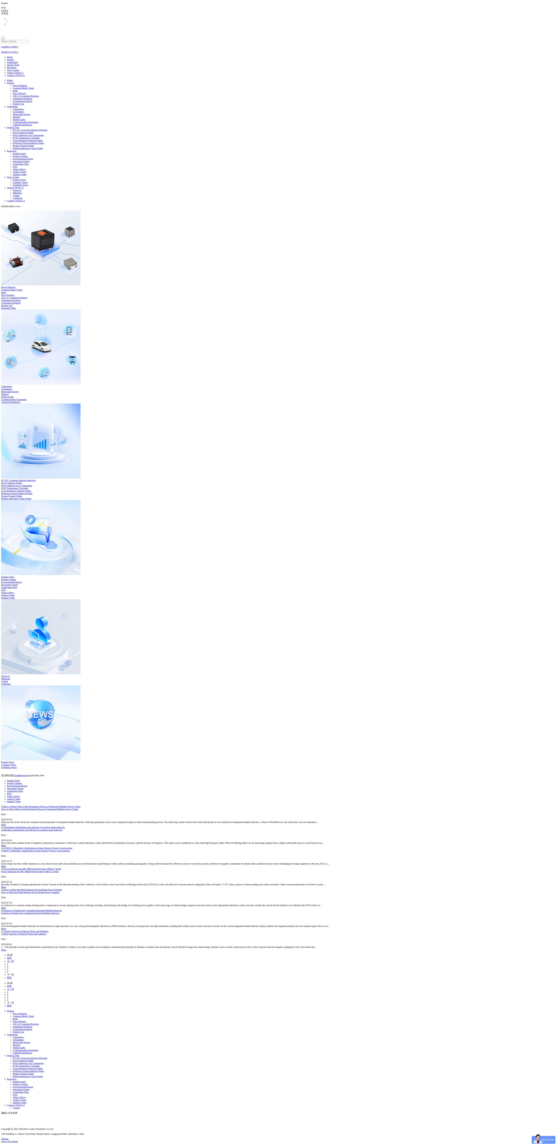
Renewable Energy (21, 114)
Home (10, 57)
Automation (18, 112)
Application (12, 62)
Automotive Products (22, 98)
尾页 (9, 977)
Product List (18, 104)
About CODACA (15, 73)
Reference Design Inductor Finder (28, 143)
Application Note (21, 164)
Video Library (19, 169)
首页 (9, 958)
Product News (19, 180)
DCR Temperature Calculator (26, 138)
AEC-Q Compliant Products (26, 96)
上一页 (10, 961)
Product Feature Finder (23, 146)
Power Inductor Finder (23, 132)
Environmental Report (23, 159)
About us (17, 190)
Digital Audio (19, 119)
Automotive (18, 109)
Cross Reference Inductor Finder (28, 140)
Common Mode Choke (23, 88)
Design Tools (13, 65)
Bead (15, 91)
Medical (16, 117)
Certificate (17, 198)
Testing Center (19, 172)
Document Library (21, 161)
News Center (13, 70)
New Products (19, 93)
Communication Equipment (25, 122)
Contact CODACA (16, 75)
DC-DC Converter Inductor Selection (30, 130)
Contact (16, 1108)
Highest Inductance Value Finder (28, 148)
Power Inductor (20, 85)
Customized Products (22, 101)
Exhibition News (20, 185)
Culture (16, 195)
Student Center (19, 174)
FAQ (15, 166)
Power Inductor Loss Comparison (28, 135)
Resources (11, 67)
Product (10, 59)
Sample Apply (19, 153)
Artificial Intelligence (22, 125)
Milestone (17, 193)
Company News (20, 182)
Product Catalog (20, 156)
